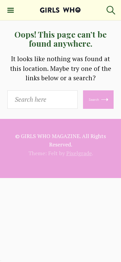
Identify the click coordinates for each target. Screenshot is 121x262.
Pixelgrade (79, 153)
